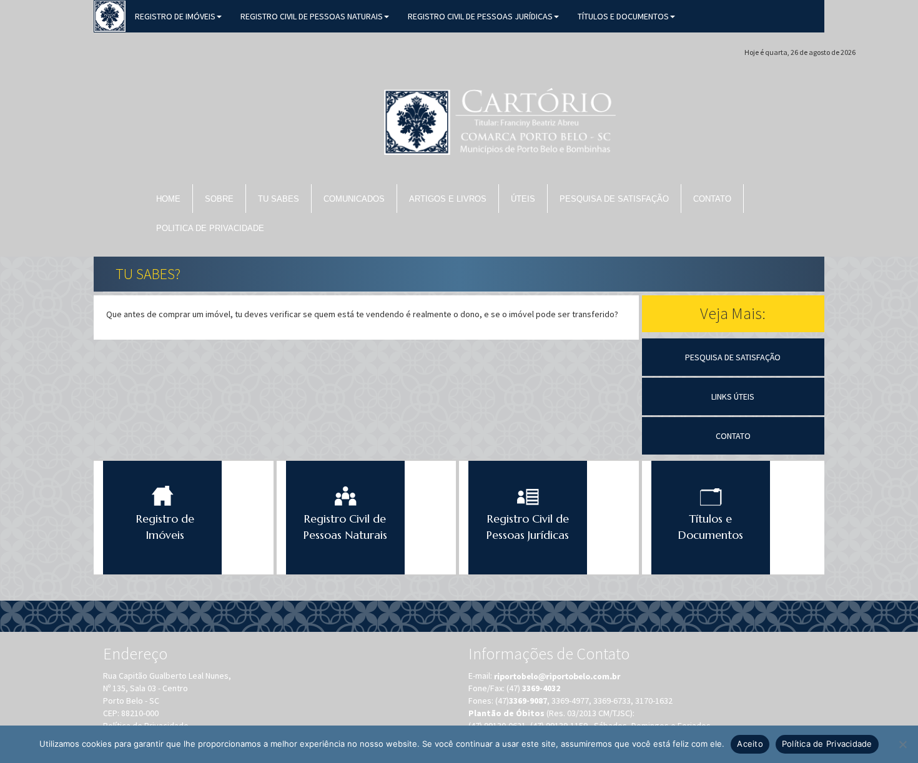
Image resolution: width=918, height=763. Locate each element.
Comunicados (354, 199)
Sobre (219, 199)
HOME (168, 199)
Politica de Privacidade (210, 228)
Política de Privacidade (827, 744)
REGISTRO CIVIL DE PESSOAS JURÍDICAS (480, 16)
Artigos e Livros (447, 199)
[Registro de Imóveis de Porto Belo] (110, 15)
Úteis (523, 199)
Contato (712, 199)
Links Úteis (732, 396)
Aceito (750, 744)
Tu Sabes (278, 199)
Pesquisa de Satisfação (614, 199)
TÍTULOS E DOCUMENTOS (623, 16)
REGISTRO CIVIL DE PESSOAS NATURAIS (311, 16)
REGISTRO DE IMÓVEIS (175, 16)
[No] (902, 744)
